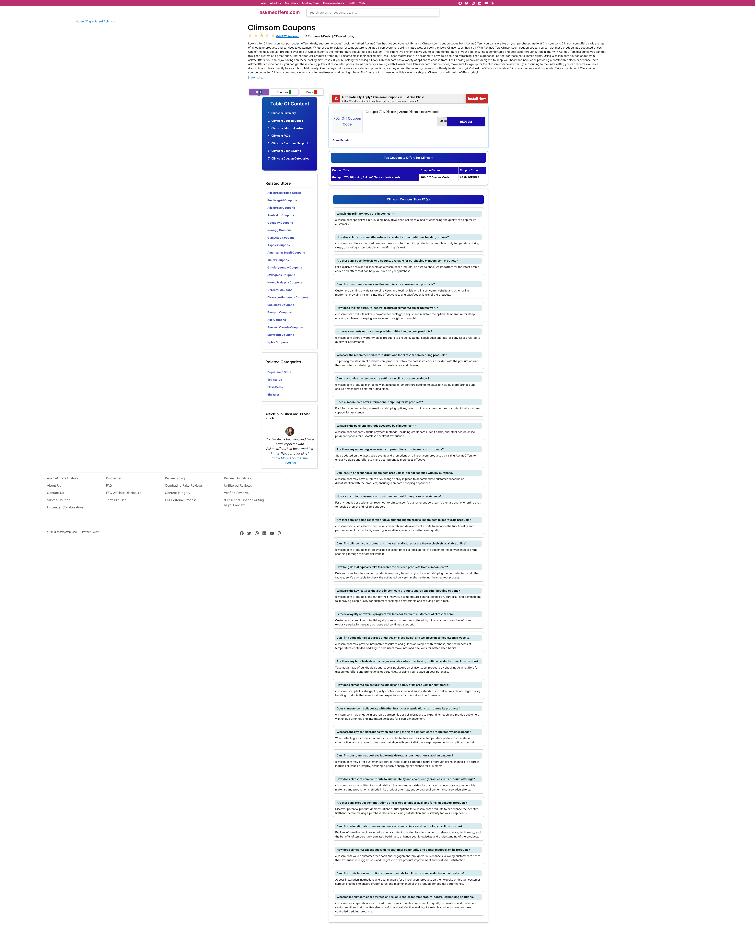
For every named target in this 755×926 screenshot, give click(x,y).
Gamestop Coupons (281, 237)
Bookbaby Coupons (280, 304)
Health (351, 3)
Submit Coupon (58, 500)
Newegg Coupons (279, 230)
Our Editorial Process (180, 500)
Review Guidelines (237, 478)
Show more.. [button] (256, 77)
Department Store (279, 372)
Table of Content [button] (289, 104)
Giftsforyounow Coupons (284, 267)
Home (263, 3)
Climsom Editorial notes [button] (287, 128)
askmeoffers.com (280, 12)
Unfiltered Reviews (238, 485)
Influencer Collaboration (65, 507)
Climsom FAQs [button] (280, 135)
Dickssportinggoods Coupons (287, 297)
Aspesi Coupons (278, 245)
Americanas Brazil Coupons (286, 252)
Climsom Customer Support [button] (289, 143)
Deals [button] (311, 92)
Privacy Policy (90, 531)
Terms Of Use (116, 500)
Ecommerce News (333, 3)
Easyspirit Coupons (280, 334)
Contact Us (55, 493)
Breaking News (310, 3)
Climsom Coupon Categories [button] (290, 158)
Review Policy (175, 478)
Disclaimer (114, 478)
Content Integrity (177, 493)
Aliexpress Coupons (281, 207)
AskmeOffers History (62, 478)
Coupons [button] (284, 92)
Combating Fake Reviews (184, 485)
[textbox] (373, 12)
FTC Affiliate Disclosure (123, 493)
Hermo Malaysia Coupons (284, 282)
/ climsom (110, 21)
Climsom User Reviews (286, 150)
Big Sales (273, 394)
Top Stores (274, 379)
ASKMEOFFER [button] (456, 121)
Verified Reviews (236, 493)
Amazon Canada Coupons (285, 327)
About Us (275, 3)
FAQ (109, 485)
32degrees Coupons (281, 275)
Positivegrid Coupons (282, 200)
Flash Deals (275, 387)
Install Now (477, 99)
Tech (362, 3)
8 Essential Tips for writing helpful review (244, 502)
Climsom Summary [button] (283, 113)
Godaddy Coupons (280, 222)
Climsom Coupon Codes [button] (287, 120)
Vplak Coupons (277, 342)
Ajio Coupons (276, 319)
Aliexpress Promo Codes (284, 192)
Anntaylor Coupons (280, 215)
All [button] (258, 92)
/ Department (94, 21)
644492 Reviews (287, 36)
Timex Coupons (278, 260)
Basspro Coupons (279, 312)
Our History (291, 3)
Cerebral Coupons (279, 289)
